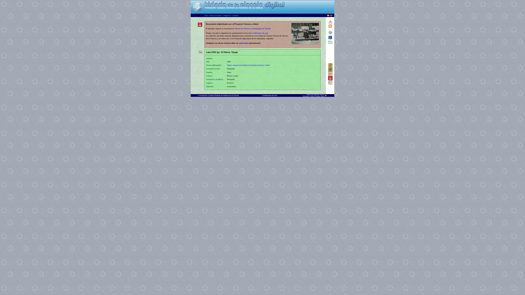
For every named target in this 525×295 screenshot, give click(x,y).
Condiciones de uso (269, 95)
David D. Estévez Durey (317, 96)
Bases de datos (216, 16)
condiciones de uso (259, 33)
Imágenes (227, 16)
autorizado (243, 43)
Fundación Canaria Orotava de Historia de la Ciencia (219, 95)
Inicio (206, 16)
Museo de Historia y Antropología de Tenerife (253, 29)
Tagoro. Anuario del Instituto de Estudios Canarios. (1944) (248, 65)
